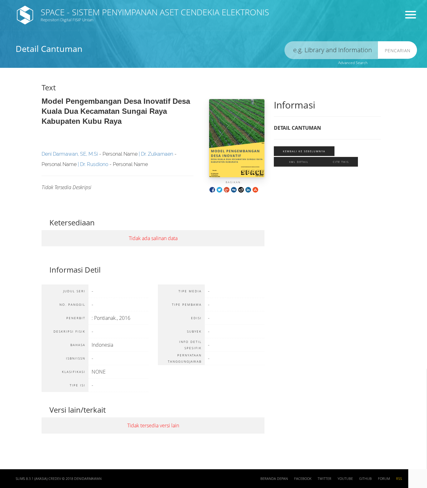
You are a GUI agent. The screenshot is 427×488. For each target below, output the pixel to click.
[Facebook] (212, 189)
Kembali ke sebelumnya (304, 151)
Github (365, 478)
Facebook (302, 478)
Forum (384, 478)
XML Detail (299, 162)
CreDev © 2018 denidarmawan (75, 478)
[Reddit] (241, 189)
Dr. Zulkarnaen (157, 154)
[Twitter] (219, 189)
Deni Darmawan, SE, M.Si (70, 154)
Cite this (341, 162)
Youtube (345, 478)
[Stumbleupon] (255, 189)
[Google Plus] (226, 189)
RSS (399, 478)
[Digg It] (234, 189)
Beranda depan (274, 478)
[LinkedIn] (248, 189)
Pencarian (397, 50)
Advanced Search (353, 62)
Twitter (324, 478)
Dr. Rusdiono (94, 164)
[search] (331, 50)
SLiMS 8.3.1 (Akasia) (32, 478)
